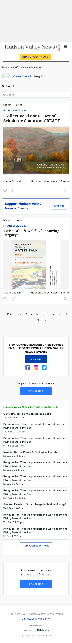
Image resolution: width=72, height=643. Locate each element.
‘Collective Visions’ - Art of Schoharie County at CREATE (31, 118)
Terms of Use (28, 635)
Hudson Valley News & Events (50, 181)
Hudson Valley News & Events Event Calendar (31, 407)
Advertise (36, 391)
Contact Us (28, 618)
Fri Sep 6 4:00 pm (14, 110)
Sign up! (36, 359)
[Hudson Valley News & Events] (33, 46)
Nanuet (7, 105)
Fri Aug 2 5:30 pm (14, 226)
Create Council (12, 181)
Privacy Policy (44, 635)
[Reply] (14, 190)
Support (59, 206)
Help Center (43, 618)
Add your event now (36, 545)
